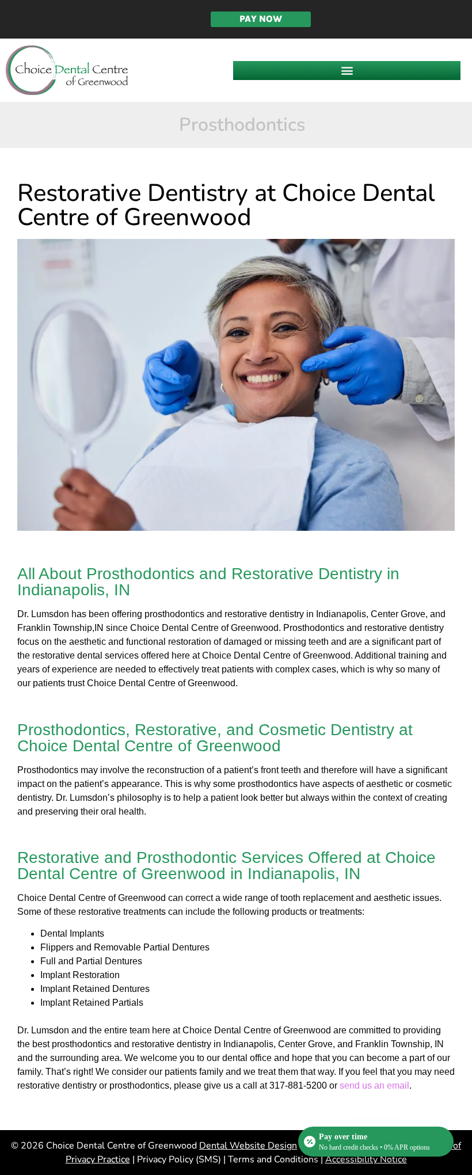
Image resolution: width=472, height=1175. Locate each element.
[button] (346, 70)
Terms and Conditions (273, 1159)
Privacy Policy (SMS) (179, 1159)
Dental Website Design (248, 1145)
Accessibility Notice (366, 1159)
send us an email (374, 1085)
